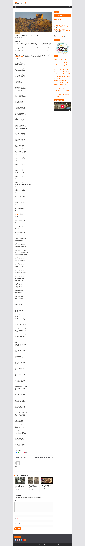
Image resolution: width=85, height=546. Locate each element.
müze (68, 82)
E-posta (16, 518)
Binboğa (19, 337)
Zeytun (58, 92)
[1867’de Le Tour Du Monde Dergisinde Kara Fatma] (20, 478)
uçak (61, 90)
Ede (21, 37)
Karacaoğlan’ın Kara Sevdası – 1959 (46, 486)
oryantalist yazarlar (58, 84)
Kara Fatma (56, 71)
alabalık (55, 59)
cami (63, 59)
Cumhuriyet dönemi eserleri (63, 60)
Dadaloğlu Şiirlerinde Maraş (21, 457)
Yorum (16, 500)
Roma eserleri (61, 86)
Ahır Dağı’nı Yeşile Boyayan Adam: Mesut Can (43, 457)
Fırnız (67, 67)
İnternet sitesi (17, 523)
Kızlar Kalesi (17, 214)
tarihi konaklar (62, 88)
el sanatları (63, 67)
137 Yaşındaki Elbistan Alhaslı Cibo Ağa (33, 486)
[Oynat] (55, 110)
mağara (61, 80)
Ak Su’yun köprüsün (18, 358)
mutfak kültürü (65, 82)
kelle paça (60, 71)
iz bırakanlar (65, 69)
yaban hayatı (64, 90)
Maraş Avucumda (61, 15)
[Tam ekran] (69, 110)
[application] (62, 106)
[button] (19, 7)
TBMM (59, 90)
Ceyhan (66, 59)
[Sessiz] (67, 110)
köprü (63, 71)
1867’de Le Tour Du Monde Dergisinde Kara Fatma (19, 486)
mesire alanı (64, 80)
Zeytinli (16, 219)
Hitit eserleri (58, 69)
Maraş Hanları (68, 78)
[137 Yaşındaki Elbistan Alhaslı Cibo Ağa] (33, 478)
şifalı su (66, 96)
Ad (15, 513)
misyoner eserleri (58, 82)
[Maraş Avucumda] (15, 7)
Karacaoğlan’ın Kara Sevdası (19, 56)
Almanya (60, 59)
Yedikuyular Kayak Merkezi (58, 36)
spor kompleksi (56, 88)
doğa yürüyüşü (58, 63)
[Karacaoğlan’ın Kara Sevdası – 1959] (47, 478)
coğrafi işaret (56, 60)
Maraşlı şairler (57, 80)
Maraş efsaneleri (62, 78)
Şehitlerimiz (62, 96)
